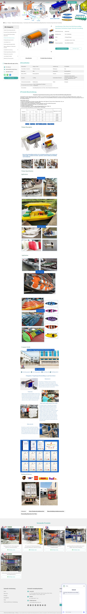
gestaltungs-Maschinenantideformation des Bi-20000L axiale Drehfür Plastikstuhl (76, 547)
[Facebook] (30, 605)
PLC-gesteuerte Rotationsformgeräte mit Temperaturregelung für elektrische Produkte (32, 547)
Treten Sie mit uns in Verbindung (11, 602)
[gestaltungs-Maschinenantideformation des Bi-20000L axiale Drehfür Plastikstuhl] (76, 535)
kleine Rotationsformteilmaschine (36, 511)
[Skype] (10, 75)
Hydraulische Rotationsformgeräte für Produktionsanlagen (54, 547)
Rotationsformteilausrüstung (17, 22)
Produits (9, 22)
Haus (37, 2)
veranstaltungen (55, 2)
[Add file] (63, 612)
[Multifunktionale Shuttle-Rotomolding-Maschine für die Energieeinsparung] (11, 562)
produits (47, 2)
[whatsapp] (5, 75)
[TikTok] (40, 605)
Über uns (42, 2)
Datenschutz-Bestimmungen (9, 612)
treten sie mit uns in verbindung (62, 2)
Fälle (5, 599)
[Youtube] (35, 605)
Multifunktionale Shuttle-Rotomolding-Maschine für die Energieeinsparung (11, 574)
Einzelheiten (29, 58)
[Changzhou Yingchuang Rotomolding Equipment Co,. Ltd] (4, 2)
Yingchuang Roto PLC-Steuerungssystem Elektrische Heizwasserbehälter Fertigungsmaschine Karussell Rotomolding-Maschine (11, 547)
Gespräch (73, 2)
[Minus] (84, 586)
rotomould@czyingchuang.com (12, 69)
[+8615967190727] (45, 605)
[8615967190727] (43, 605)
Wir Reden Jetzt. (11, 77)
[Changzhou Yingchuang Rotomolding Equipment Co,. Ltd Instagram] (33, 605)
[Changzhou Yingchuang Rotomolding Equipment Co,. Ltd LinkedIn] (38, 605)
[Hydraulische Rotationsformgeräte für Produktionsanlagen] (54, 535)
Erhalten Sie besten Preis (62, 48)
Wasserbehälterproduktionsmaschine (55, 511)
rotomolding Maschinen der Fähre (29, 513)
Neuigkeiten (6, 597)
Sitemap (16, 612)
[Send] (84, 612)
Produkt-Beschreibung (46, 58)
